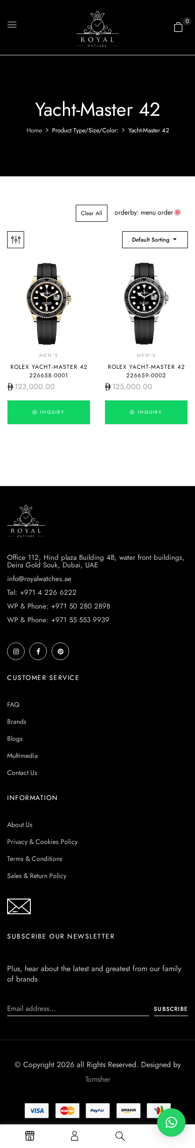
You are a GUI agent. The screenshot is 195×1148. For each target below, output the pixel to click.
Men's (48, 355)
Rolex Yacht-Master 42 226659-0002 (146, 371)
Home (34, 130)
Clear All (91, 213)
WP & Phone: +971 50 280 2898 (58, 606)
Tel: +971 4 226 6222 (42, 592)
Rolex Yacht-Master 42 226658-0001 (49, 371)
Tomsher (97, 1079)
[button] (178, 27)
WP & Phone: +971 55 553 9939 (58, 620)
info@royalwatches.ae (39, 579)
